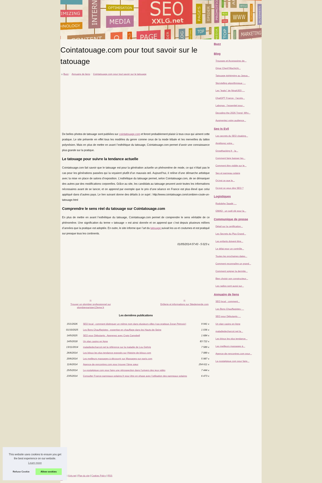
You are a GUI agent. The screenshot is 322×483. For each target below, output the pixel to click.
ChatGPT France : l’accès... (230, 98)
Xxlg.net (72, 475)
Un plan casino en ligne (95, 341)
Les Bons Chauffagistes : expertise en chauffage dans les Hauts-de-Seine (122, 330)
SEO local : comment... (228, 301)
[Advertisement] (135, 101)
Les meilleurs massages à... (230, 346)
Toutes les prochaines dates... (231, 256)
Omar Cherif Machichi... (228, 68)
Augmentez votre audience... (231, 120)
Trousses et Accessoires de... (231, 60)
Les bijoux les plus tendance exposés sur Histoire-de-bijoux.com (117, 353)
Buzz (66, 74)
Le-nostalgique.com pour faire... (232, 361)
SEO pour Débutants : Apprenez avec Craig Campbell (111, 335)
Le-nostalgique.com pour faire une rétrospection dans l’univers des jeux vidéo (124, 370)
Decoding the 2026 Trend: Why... (233, 112)
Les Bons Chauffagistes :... (230, 309)
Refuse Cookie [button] (21, 471)
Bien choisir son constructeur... (232, 278)
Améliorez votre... (225, 143)
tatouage (156, 228)
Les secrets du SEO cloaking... (232, 135)
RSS (110, 475)
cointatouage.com (129, 134)
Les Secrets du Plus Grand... (231, 233)
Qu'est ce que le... (225, 180)
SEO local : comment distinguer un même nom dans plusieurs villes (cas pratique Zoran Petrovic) (134, 324)
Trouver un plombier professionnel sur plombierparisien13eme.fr (90, 306)
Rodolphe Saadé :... (226, 203)
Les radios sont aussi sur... (230, 286)
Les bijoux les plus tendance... (232, 338)
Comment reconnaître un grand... (233, 263)
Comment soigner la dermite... (232, 271)
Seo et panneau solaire (228, 173)
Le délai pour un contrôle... (230, 248)
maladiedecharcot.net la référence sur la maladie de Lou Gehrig (117, 347)
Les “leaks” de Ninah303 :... (230, 90)
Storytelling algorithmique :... (231, 83)
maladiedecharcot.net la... (229, 331)
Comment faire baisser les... (230, 158)
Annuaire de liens (81, 74)
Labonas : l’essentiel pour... (230, 105)
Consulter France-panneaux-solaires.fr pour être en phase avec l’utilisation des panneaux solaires (135, 376)
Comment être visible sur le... (231, 165)
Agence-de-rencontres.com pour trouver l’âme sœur (110, 364)
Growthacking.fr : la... (227, 150)
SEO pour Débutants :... (228, 316)
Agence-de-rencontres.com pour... (234, 353)
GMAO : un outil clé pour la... (231, 211)
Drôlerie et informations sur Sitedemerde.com (184, 304)
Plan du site (84, 475)
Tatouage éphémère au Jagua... (233, 75)
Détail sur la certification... (229, 226)
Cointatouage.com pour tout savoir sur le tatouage (119, 74)
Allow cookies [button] (49, 471)
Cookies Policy (98, 475)
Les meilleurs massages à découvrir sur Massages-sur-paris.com (117, 358)
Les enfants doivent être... (229, 241)
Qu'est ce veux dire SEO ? (230, 188)
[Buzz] (161, 19)
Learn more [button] (35, 463)
